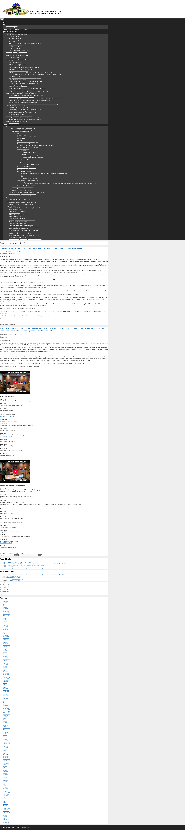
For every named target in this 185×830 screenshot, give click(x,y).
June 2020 (5, 667)
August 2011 (5, 780)
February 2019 (6, 690)
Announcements (4, 553)
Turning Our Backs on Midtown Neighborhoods (20, 111)
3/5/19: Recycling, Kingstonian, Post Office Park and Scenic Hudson (24, 227)
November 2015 (6, 743)
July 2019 (5, 683)
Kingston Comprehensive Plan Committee (21, 190)
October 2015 (6, 745)
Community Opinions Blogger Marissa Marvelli (16, 52)
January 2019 (6, 691)
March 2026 (5, 608)
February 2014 (6, 770)
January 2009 (6, 823)
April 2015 (5, 753)
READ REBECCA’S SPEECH (7, 416)
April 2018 (5, 704)
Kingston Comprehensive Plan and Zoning (18, 50)
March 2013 (5, 774)
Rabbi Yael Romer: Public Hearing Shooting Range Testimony (23, 102)
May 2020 (5, 669)
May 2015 (5, 752)
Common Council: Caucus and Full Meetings (22, 130)
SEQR (17, 553)
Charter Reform (21, 138)
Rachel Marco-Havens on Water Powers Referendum (21, 69)
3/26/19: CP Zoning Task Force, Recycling (18, 221)
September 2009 (6, 812)
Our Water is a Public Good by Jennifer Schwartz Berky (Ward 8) (23, 83)
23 (8, 591)
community (12, 553)
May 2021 (5, 653)
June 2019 (5, 684)
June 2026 (5, 604)
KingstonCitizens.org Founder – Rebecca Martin (20, 199)
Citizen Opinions (24, 182)
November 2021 (6, 646)
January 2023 (6, 638)
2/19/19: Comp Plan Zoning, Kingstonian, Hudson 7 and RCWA (23, 230)
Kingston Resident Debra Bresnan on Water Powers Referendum (24, 67)
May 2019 (5, 685)
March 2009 (5, 821)
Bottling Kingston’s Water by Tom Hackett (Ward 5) (21, 85)
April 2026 (5, 607)
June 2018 (5, 701)
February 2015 (6, 756)
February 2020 (6, 673)
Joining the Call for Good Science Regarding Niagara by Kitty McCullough (25, 78)
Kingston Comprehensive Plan (24, 143)
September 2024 (6, 625)
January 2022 (6, 643)
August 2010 (5, 797)
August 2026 (5, 601)
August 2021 (5, 649)
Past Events (8, 201)
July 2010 (5, 798)
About (4, 24)
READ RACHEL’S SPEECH (6, 436)
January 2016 (6, 740)
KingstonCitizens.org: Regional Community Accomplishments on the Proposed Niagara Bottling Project (43, 248)
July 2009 (5, 815)
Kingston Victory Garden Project (30, 178)
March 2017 (5, 722)
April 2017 (5, 721)
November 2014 (6, 760)
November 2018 (6, 694)
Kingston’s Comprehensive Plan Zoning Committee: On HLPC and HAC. (36, 145)
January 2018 (6, 708)
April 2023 (5, 633)
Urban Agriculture (21, 175)
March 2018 (5, 705)
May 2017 (5, 719)
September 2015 (6, 746)
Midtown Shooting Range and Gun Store (26, 168)
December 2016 (6, 726)
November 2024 (6, 624)
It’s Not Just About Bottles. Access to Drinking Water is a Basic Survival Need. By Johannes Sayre (31, 72)
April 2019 (5, 687)
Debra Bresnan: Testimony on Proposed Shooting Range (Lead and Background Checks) (29, 100)
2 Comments (12, 324)
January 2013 (6, 776)
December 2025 (6, 612)
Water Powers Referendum (23, 166)
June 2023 (5, 631)
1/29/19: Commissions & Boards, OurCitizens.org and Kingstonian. (24, 235)
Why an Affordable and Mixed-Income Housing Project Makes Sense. (25, 109)
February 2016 (6, 739)
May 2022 (5, 640)
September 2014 (6, 763)
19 (3, 591)
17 (0, 591)
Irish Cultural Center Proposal (24, 171)
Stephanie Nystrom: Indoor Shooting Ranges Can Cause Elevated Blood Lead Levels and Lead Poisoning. (33, 104)
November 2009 (6, 809)
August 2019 (5, 681)
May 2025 (5, 622)
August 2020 (5, 664)
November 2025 (6, 614)
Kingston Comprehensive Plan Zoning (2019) (27, 142)
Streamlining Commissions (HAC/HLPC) (26, 137)
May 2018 (5, 702)
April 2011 (5, 785)
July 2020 (5, 666)
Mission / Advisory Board (11, 26)
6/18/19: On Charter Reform (15, 209)
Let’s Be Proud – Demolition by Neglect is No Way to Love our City (24, 117)
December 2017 (6, 709)
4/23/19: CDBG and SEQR (15, 216)
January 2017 (6, 725)
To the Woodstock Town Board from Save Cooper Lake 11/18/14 (24, 90)
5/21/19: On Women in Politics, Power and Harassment (21, 214)
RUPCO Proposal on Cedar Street (16, 114)
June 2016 (5, 735)
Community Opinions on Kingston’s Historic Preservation (19, 116)
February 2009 (6, 822)
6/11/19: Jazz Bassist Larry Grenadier (17, 211)
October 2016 (6, 729)
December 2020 (6, 659)
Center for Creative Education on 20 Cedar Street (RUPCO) (22, 112)
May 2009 (5, 818)
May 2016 (5, 736)
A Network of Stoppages (8, 566)
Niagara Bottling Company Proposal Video (33, 157)
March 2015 (5, 754)
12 (3, 589)
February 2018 (6, 707)
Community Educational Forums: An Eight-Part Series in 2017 (23, 202)
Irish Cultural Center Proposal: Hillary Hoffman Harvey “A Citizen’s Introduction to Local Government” (43, 173)
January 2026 (6, 611)
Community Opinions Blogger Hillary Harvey (16, 40)
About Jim (11, 60)
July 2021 (5, 650)
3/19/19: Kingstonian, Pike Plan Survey (18, 223)
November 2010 (6, 792)
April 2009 (5, 819)
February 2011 (6, 788)
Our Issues (16, 133)
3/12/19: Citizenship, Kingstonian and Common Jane (21, 225)
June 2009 (5, 816)
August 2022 (5, 639)
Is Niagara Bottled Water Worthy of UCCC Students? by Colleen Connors (25, 81)
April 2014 (5, 767)
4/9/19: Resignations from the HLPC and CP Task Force (22, 220)
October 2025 (6, 615)
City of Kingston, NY (10, 27)
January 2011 (6, 790)
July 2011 (5, 781)
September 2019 (6, 680)
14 (5, 589)
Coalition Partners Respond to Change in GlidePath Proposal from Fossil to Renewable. (60, 574)
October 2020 (6, 662)
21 (5, 591)
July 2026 (5, 602)
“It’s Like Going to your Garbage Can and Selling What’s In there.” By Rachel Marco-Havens (30, 91)
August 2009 (5, 813)
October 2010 (6, 794)
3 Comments (26, 553)
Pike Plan (19, 140)
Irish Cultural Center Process (15, 46)
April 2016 (5, 738)
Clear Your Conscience (14, 123)
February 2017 (6, 723)
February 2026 (6, 610)
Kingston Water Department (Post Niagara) (22, 131)
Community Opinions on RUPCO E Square (15, 105)
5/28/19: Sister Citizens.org (15, 213)
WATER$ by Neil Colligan (14, 76)
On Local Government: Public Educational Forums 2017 (21, 204)
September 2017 (6, 714)
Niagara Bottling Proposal (23, 149)
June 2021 (5, 652)
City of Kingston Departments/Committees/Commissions (22, 128)
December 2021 (6, 645)
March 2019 (5, 688)
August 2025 (5, 618)
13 (4, 589)
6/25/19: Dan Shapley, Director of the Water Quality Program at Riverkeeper (26, 208)
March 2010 (5, 804)
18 (2, 591)
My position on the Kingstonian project (18, 64)
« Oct (1, 594)
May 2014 (5, 766)
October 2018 (6, 695)
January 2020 (6, 674)
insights (2, 324)
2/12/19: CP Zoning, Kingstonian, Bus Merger (19, 232)
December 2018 (6, 692)
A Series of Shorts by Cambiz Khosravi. (18, 79)
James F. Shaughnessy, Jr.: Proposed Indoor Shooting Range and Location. (26, 95)
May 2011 (5, 784)
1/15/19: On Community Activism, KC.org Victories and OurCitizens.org (25, 239)
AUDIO (7, 197)
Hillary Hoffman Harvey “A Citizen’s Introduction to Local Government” (25, 43)
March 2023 (5, 635)
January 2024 (6, 629)
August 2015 (5, 747)
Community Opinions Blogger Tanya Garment (16, 34)
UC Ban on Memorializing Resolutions (26, 185)
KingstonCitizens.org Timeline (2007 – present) (15, 29)
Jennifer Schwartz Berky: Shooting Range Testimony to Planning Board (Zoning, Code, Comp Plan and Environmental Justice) (38, 98)
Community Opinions (8, 33)
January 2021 (6, 657)
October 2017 (6, 712)
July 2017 (5, 716)
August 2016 (5, 732)
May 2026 (5, 605)
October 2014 (6, 761)
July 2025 (5, 619)
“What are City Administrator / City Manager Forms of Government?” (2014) (26, 192)
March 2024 (5, 628)
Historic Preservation (22, 169)
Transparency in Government (15, 36)
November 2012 (6, 777)
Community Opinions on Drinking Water (15, 66)
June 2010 (5, 799)
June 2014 (5, 764)
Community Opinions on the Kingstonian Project (17, 121)
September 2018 (6, 697)
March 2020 (5, 671)
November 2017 (6, 711)
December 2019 (6, 676)
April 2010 (5, 802)
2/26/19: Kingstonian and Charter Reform (18, 228)
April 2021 (5, 655)
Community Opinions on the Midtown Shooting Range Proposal (21, 93)
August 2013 (5, 771)
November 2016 (6, 728)
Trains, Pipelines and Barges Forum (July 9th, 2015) (21, 195)
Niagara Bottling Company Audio (31, 156)
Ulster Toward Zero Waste (10, 31)
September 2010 (6, 795)
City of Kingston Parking (14, 48)
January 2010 (6, 806)
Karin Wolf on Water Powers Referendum (18, 71)
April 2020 (5, 670)
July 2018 (5, 700)
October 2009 (6, 811)
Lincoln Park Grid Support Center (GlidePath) (27, 147)
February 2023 (6, 636)
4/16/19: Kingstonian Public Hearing (17, 218)
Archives (5, 124)
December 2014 (6, 759)
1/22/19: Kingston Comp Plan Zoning (17, 237)
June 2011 (5, 783)
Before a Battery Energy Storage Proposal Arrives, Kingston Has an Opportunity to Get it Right (23, 568)
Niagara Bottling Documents (30, 152)
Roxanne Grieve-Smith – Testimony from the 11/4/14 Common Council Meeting (27, 88)
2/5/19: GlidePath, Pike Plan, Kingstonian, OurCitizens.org (22, 233)
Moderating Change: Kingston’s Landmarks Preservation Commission (25, 119)
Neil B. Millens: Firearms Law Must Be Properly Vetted (21, 97)
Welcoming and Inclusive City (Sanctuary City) (27, 180)
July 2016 (5, 733)
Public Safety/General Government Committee (22, 187)
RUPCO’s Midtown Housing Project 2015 (18, 107)
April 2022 (5, 642)
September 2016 (6, 731)
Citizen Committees (24, 159)
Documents (23, 150)
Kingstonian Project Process (15, 62)
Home (4, 22)
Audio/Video (23, 154)
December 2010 (6, 791)
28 (5, 593)
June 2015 (5, 750)
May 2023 (5, 632)
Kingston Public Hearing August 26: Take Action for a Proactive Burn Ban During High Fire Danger (24, 565)
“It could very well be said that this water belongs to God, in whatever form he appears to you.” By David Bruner (35, 74)
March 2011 (5, 787)
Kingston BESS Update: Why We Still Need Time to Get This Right (17, 562)
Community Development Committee (20, 188)
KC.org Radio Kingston (11, 206)
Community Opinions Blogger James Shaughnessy (17, 59)
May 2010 (5, 801)
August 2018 (5, 698)
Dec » (4, 594)
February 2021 (6, 656)
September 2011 (6, 778)
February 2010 (6, 805)
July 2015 (5, 749)
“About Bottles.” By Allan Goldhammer (18, 86)
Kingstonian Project (22, 135)
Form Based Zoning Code (15, 38)
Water (24, 161)
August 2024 (5, 626)
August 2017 (5, 715)
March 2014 (5, 768)
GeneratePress (25, 827)
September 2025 (6, 617)
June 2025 (5, 621)
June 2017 (5, 718)
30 (8, 593)
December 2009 (6, 808)
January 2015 (6, 757)
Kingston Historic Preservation (16, 53)
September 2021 (6, 647)
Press (21, 162)
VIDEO (7, 126)
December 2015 (6, 742)
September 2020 (6, 663)
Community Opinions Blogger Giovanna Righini (17, 55)
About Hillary (12, 41)
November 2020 (6, 660)
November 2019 (6, 677)
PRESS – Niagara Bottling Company (31, 164)
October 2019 (6, 678)
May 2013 (5, 773)
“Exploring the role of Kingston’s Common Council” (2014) (22, 194)
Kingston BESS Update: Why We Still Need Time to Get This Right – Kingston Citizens (21, 574)
